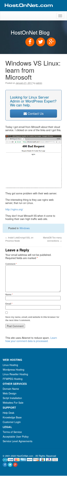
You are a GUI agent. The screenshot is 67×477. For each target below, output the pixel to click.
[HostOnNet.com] (28, 9)
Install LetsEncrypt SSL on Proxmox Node (19, 239)
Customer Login (12, 422)
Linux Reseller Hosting (15, 374)
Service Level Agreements (17, 441)
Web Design (9, 393)
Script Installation (12, 398)
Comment (11, 263)
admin (39, 82)
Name (9, 294)
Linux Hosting (10, 365)
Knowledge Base (12, 417)
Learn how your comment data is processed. (31, 339)
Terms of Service (12, 432)
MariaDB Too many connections (52, 239)
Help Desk (8, 412)
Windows (24, 228)
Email (9, 303)
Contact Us (35, 113)
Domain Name (11, 388)
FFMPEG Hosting (13, 379)
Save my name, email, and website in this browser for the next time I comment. (32, 318)
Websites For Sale (13, 402)
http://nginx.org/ (14, 209)
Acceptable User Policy (16, 436)
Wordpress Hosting (13, 369)
